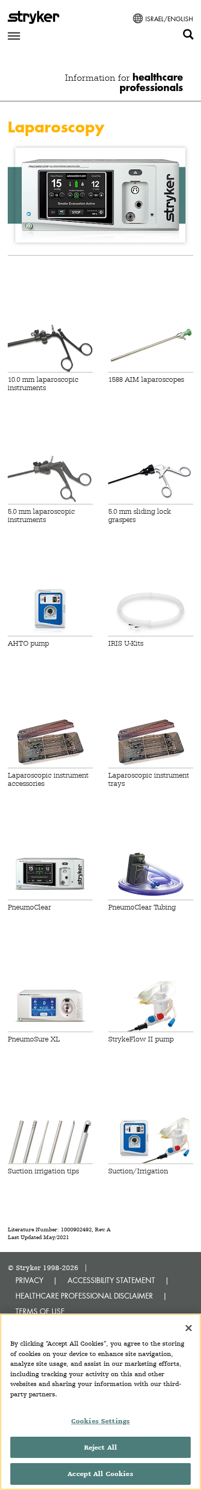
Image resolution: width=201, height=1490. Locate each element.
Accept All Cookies (100, 1474)
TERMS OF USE (39, 1311)
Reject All (100, 1447)
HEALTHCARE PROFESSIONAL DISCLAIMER (84, 1296)
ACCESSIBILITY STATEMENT (111, 1280)
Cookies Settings (100, 1421)
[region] (100, 1402)
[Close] (188, 1328)
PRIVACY (29, 1280)
